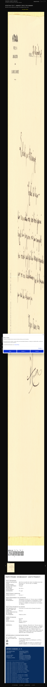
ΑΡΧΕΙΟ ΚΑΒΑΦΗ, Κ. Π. (14, 648)
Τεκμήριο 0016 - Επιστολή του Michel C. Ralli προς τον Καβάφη (17, 680)
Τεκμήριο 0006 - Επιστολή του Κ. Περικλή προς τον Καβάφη (16, 668)
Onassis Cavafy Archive (11, 1)
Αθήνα (20, 620)
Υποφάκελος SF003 (10, 657)
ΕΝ (2, 349)
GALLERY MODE (25, 9)
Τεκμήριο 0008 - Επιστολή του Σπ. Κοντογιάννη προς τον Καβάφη (17, 670)
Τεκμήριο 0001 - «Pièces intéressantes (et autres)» (15, 662)
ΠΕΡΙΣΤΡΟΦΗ (15, 685)
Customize (40, 348)
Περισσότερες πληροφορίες (25, 638)
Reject (10, 351)
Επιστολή (21, 618)
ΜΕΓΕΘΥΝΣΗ (28, 685)
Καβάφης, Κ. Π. (22, 622)
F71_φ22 (21, 591)
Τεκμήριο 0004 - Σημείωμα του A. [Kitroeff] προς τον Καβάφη (17, 665)
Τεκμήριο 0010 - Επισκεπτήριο (11, 673)
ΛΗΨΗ (34, 685)
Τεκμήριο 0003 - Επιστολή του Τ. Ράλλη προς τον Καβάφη (16, 664)
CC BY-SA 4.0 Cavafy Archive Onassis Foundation (30, 608)
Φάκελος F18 (9, 656)
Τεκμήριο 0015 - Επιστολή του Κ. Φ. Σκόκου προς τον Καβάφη (17, 679)
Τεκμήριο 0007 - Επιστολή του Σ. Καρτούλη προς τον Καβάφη (17, 669)
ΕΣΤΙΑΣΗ (21, 685)
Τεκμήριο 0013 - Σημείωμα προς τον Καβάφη (14, 677)
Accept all (37, 351)
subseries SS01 (9, 655)
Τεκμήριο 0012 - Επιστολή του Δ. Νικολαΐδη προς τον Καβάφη (17, 675)
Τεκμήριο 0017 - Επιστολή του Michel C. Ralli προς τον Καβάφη (17, 682)
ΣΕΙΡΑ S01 (8, 652)
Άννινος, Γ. (21, 595)
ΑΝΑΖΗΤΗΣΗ (37, 1)
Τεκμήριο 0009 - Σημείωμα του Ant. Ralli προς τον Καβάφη (16, 672)
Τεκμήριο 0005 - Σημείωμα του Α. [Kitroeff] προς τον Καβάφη (17, 667)
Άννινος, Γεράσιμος (23, 621)
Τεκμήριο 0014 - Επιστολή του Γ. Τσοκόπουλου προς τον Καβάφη (17, 678)
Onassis (2, 340)
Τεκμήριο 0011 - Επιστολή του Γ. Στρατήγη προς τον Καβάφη (17, 674)
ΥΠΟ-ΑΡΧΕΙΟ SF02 (10, 651)
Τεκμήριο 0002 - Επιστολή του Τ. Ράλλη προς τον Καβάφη (16, 663)
